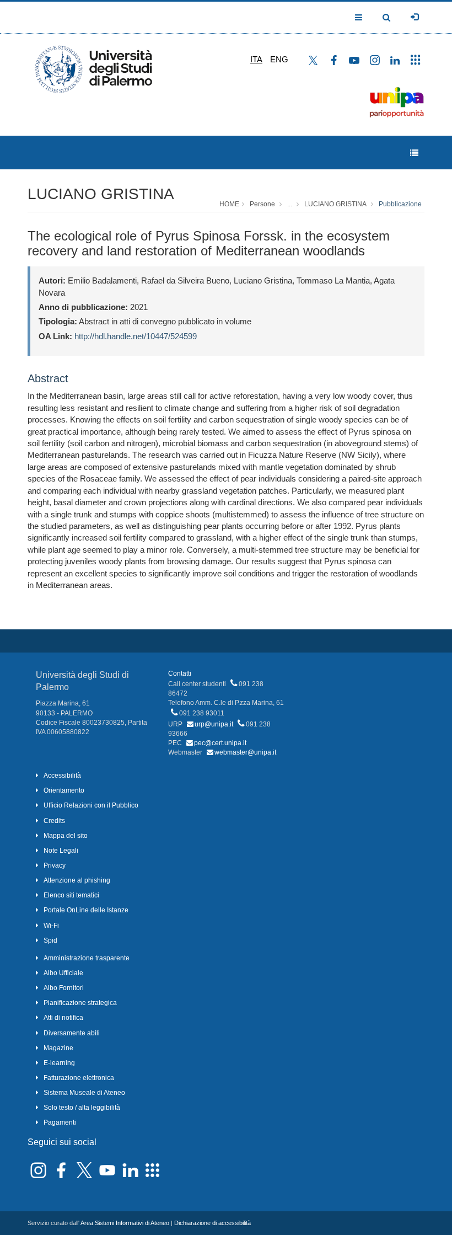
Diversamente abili (72, 1033)
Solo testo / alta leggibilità (82, 1107)
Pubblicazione (400, 204)
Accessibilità (62, 775)
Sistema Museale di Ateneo (84, 1093)
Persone (262, 204)
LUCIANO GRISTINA (101, 193)
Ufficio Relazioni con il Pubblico (91, 805)
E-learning (59, 1063)
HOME (229, 204)
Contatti (179, 673)
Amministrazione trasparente (87, 958)
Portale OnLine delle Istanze (86, 910)
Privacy (55, 865)
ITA (256, 59)
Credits (54, 821)
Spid (50, 940)
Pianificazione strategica (80, 1003)
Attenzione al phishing (77, 880)
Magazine (58, 1048)
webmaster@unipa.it (245, 752)
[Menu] (414, 153)
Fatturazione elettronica (79, 1078)
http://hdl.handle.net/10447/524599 (135, 336)
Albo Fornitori (64, 988)
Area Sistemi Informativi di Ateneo (124, 1223)
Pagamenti (60, 1122)
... (289, 204)
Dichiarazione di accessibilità (212, 1223)
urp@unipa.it (214, 724)
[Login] (414, 17)
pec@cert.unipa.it (220, 743)
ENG (279, 59)
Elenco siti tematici (71, 895)
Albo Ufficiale (63, 973)
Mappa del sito (66, 836)
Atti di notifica (63, 1018)
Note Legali (61, 850)
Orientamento (64, 790)
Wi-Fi (51, 925)
